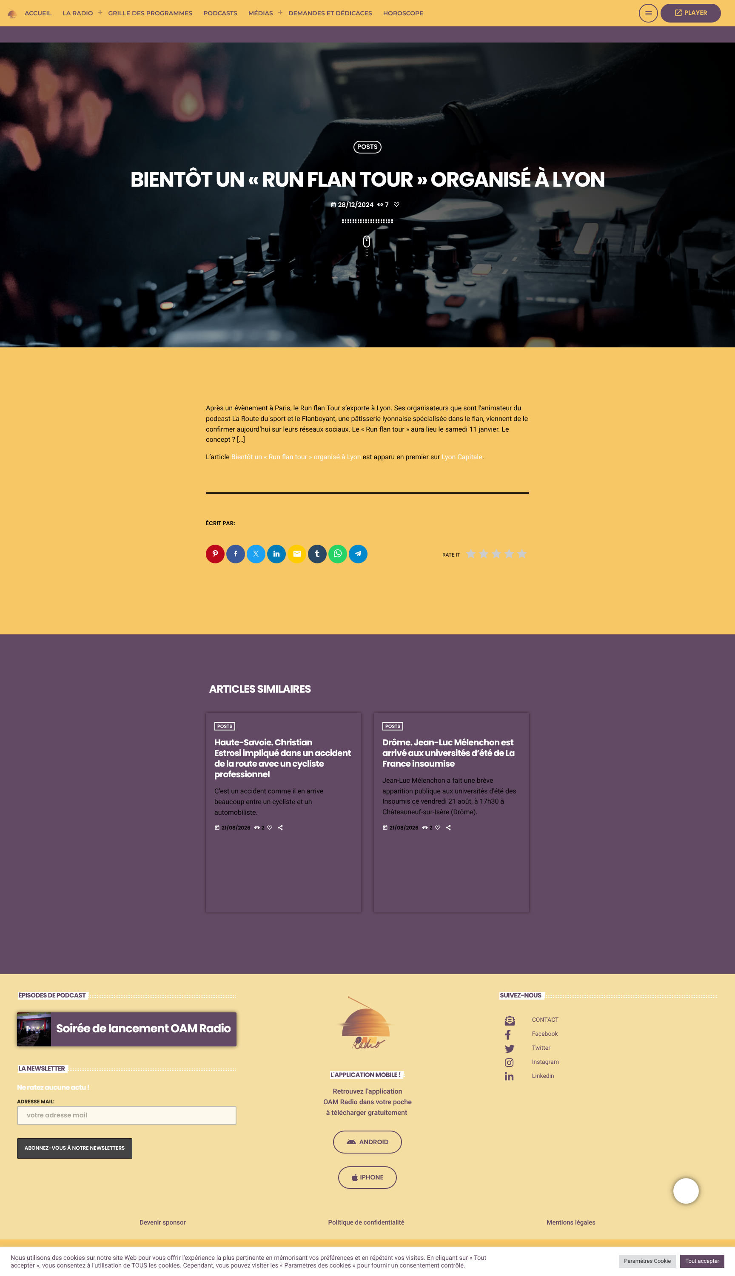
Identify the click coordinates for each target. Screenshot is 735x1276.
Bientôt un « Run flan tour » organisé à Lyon (296, 457)
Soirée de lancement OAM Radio (143, 1029)
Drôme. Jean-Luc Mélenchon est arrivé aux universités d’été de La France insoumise (448, 753)
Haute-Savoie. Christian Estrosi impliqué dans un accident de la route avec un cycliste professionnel (282, 758)
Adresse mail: (35, 1101)
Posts (367, 147)
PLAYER (690, 13)
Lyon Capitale (462, 457)
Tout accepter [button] (702, 1261)
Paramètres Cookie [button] (647, 1261)
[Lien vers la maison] (12, 13)
